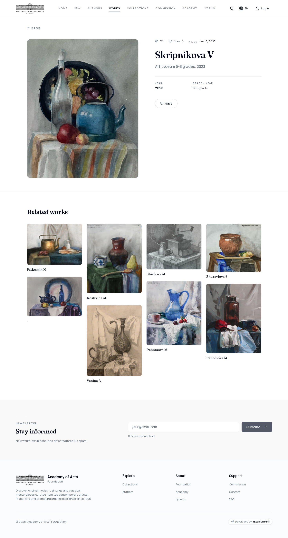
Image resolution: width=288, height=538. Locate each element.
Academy (189, 8)
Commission (166, 8)
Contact (234, 492)
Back (36, 28)
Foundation (183, 484)
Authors (94, 8)
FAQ (231, 499)
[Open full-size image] (83, 108)
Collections (138, 8)
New (77, 8)
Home (63, 8)
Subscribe (253, 427)
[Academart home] (30, 8)
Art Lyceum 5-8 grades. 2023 (180, 66)
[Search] (232, 8)
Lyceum (210, 8)
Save (168, 103)
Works (114, 8)
